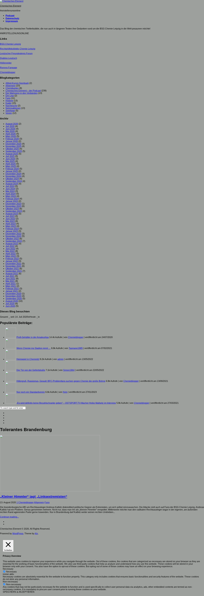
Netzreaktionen (13, 108)
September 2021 (14, 271)
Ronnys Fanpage (8, 67)
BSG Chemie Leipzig (10, 44)
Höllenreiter (6, 63)
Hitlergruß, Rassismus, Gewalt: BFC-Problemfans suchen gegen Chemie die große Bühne (61, 381)
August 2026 (12, 124)
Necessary (11, 571)
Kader (9, 103)
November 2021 (13, 266)
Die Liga (10, 95)
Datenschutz (12, 18)
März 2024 (11, 196)
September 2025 (14, 151)
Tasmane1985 (76, 348)
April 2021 (11, 283)
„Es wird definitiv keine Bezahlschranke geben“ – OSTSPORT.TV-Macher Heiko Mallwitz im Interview (66, 403)
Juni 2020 (10, 306)
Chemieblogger (7, 72)
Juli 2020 (10, 303)
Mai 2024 (10, 191)
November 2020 (13, 296)
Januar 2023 (12, 231)
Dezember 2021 (13, 263)
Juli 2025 (10, 156)
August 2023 (12, 213)
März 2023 (11, 226)
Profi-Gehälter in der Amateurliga (33, 337)
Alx (36, 533)
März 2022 (11, 256)
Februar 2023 (12, 228)
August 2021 (12, 273)
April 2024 (11, 194)
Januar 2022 (12, 261)
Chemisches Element (10, 6)
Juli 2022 (10, 246)
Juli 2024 (10, 186)
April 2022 (11, 253)
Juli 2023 (10, 216)
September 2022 (14, 241)
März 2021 (11, 286)
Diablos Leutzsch (8, 58)
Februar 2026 (12, 139)
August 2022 (12, 243)
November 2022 (13, 236)
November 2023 (13, 206)
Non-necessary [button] (10, 581)
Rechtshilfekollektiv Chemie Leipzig (17, 49)
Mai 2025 (10, 161)
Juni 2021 (10, 278)
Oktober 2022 (12, 238)
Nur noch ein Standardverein (31, 392)
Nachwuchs (11, 105)
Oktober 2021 (12, 268)
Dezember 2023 (13, 204)
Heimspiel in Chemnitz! (28, 359)
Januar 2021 (12, 291)
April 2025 (11, 164)
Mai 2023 (10, 221)
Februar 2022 (12, 258)
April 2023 (11, 223)
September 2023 (14, 211)
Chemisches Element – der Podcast (23, 90)
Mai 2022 (10, 251)
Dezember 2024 (13, 174)
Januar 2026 (12, 141)
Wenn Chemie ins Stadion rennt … (34, 348)
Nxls (65, 392)
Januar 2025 (12, 171)
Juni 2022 (10, 248)
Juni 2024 (10, 189)
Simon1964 (69, 370)
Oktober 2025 (12, 149)
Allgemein (11, 85)
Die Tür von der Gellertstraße (31, 370)
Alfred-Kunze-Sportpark (17, 83)
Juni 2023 (10, 218)
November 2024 (13, 176)
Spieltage (10, 110)
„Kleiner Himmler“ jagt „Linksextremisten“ (33, 496)
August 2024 (12, 184)
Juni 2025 (10, 159)
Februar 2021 (12, 288)
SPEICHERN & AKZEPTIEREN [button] (18, 592)
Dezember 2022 (13, 233)
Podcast (10, 15)
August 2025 (12, 154)
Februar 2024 (12, 199)
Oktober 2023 (12, 208)
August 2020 (12, 301)
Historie (9, 100)
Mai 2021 (10, 281)
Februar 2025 (12, 169)
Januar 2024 (12, 201)
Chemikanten (12, 88)
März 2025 (11, 166)
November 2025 (13, 146)
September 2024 (14, 181)
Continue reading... (9, 517)
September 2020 (14, 298)
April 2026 (11, 134)
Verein (9, 113)
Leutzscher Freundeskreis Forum (16, 53)
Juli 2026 (10, 126)
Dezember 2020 (13, 293)
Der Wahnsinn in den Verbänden (22, 93)
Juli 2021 (10, 276)
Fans (8, 98)
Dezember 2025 (13, 144)
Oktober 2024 (12, 179)
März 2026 (11, 136)
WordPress (17, 533)
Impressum (12, 21)
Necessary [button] (8, 569)
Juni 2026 (10, 129)
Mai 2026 (10, 131)
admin (60, 359)
